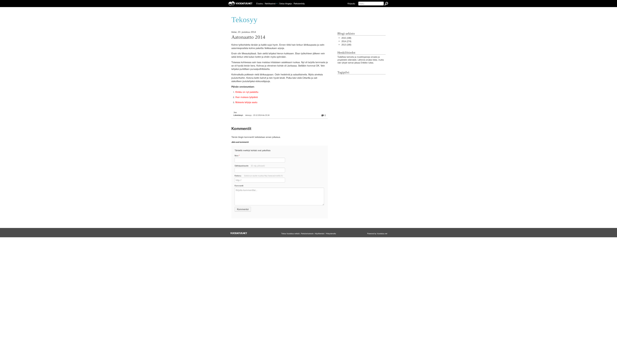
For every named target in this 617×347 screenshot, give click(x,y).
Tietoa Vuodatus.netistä (290, 233)
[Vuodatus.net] (239, 233)
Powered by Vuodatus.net (377, 233)
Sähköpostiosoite (250, 165)
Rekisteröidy (299, 3)
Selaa (285, 3)
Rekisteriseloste (307, 233)
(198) (346, 38)
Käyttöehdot (319, 233)
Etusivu (259, 3)
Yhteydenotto (331, 233)
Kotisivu (259, 175)
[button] (276, 3)
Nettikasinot (270, 3)
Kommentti (239, 185)
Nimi (237, 155)
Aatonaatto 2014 (248, 37)
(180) (346, 45)
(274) (346, 41)
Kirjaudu (351, 3)
